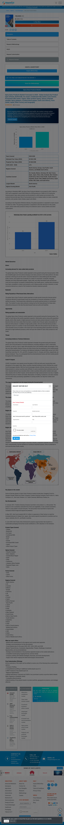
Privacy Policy (33, 435)
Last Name (35, 404)
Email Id (15, 411)
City (33, 419)
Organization (16, 419)
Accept (6, 821)
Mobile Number (36, 411)
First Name (15, 404)
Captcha (15, 426)
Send (17, 438)
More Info (12, 821)
